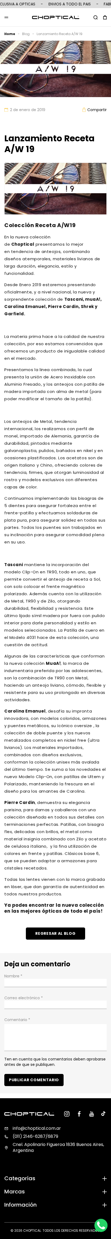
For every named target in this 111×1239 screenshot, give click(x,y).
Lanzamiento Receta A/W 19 (59, 34)
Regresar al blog (55, 933)
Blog (26, 34)
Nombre (13, 976)
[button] (95, 17)
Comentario (17, 1019)
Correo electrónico (23, 998)
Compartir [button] (97, 109)
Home (9, 34)
